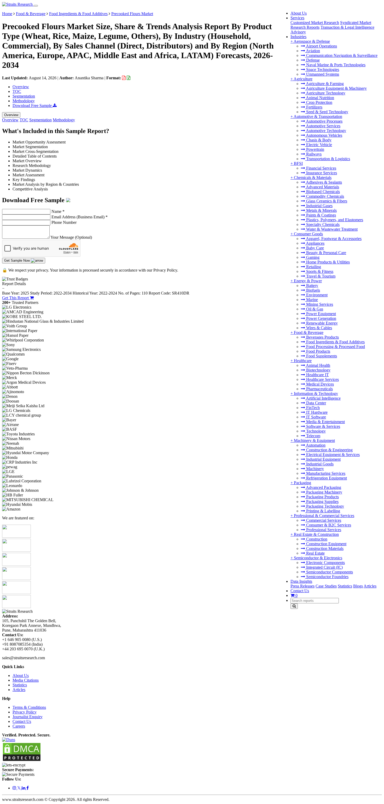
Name (58, 211)
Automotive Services (322, 126)
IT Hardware (316, 412)
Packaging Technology (324, 506)
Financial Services (320, 168)
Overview (21, 87)
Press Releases (302, 586)
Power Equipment (320, 313)
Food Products (317, 351)
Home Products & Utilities (327, 262)
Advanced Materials (322, 187)
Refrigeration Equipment (326, 478)
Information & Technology (316, 393)
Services (297, 18)
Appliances (314, 243)
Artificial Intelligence (323, 398)
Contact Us (299, 591)
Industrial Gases (319, 205)
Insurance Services (321, 173)
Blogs (358, 586)
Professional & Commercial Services (324, 515)
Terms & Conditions (29, 707)
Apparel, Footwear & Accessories (333, 238)
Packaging (302, 483)
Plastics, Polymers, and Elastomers (334, 220)
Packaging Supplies (322, 501)
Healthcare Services (322, 379)
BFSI (298, 163)
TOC (17, 91)
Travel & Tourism (320, 276)
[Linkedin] (24, 788)
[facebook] (27, 788)
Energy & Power (308, 281)
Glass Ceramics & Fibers (326, 201)
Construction (316, 539)
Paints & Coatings (320, 215)
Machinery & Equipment (314, 440)
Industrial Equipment (323, 459)
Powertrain (314, 149)
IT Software (315, 417)
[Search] (294, 606)
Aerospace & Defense (312, 41)
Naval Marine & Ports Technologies (335, 65)
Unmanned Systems (322, 74)
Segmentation (24, 96)
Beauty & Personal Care (325, 252)
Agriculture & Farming (324, 83)
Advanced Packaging (323, 487)
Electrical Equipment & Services (332, 454)
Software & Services (322, 426)
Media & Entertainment (325, 421)
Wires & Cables (318, 328)
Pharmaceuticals (319, 389)
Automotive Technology (325, 130)
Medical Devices (319, 384)
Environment (316, 295)
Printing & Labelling (322, 511)
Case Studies (326, 586)
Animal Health (317, 365)
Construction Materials (324, 548)
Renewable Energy (321, 323)
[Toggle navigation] (36, 6)
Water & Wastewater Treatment (331, 229)
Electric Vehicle (318, 144)
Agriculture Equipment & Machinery (336, 88)
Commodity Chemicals (324, 196)
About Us (298, 13)
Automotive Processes (323, 121)
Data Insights (301, 581)
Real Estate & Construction (316, 534)
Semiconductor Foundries (326, 576)
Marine (311, 299)
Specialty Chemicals (322, 224)
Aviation (312, 51)
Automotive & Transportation (318, 116)
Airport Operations (321, 46)
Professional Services (323, 529)
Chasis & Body (318, 140)
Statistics (345, 586)
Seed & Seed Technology (326, 112)
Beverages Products (322, 337)
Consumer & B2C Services (328, 525)
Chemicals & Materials (312, 177)
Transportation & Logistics (327, 159)
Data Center (315, 403)
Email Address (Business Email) (79, 217)
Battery (311, 285)
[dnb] (8, 739)
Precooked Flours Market (132, 13)
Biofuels (312, 290)
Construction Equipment (325, 544)
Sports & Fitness (319, 271)
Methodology (24, 101)
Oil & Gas (314, 309)
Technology (315, 431)
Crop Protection (318, 102)
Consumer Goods (308, 234)
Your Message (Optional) (71, 237)
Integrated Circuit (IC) (324, 567)
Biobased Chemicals (322, 191)
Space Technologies (322, 69)
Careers (19, 726)
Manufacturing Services (325, 473)
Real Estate (315, 553)
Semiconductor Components (329, 572)
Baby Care (314, 248)
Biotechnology (317, 370)
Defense (312, 60)
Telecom (312, 436)
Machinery (314, 468)
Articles (370, 586)
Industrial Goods (319, 464)
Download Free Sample (33, 105)
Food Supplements (321, 356)
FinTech (312, 407)
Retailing (313, 267)
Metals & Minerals (321, 210)
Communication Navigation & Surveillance (341, 55)
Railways (313, 154)
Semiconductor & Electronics (318, 558)
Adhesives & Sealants (323, 182)
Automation (315, 445)
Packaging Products (322, 497)
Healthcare (303, 360)
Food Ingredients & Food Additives (335, 342)
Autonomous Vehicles (323, 135)
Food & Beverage (308, 332)
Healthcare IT (317, 375)
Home (7, 13)
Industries (298, 36)
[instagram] (15, 788)
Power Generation (320, 318)
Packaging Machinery (323, 492)
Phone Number (64, 222)
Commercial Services (323, 520)
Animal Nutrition (319, 97)
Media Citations (26, 680)
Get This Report (16, 298)
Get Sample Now (17, 260)
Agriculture (303, 79)
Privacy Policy (25, 712)
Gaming (312, 257)
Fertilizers (313, 107)
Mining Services (319, 304)
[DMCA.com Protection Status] (21, 760)
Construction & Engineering (329, 450)
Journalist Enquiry (28, 717)
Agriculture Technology (325, 93)
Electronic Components (325, 562)
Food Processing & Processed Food (335, 346)
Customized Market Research (314, 22)
